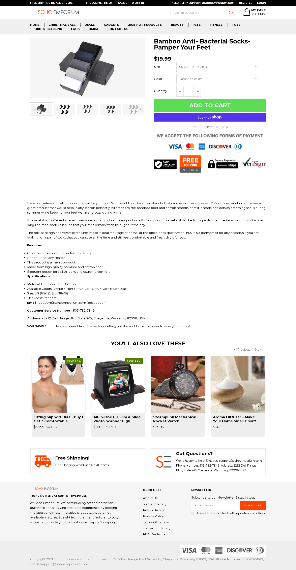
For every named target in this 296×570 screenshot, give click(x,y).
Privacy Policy (153, 516)
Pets (197, 25)
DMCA (93, 29)
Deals (90, 25)
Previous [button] (34, 109)
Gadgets (111, 25)
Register (245, 2)
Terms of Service (156, 522)
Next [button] (140, 109)
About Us (150, 498)
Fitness (216, 25)
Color (158, 79)
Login (261, 2)
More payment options (210, 127)
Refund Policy (153, 510)
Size (157, 67)
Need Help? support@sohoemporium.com (203, 2)
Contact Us (117, 29)
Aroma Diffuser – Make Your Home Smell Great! (234, 419)
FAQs (75, 29)
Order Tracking (48, 29)
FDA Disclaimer (155, 534)
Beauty (177, 25)
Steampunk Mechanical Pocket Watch (174, 419)
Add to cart (210, 105)
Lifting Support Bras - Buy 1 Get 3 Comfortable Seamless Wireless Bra (58, 419)
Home (34, 25)
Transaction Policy (156, 528)
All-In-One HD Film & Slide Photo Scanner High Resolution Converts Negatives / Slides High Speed (117, 419)
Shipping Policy (154, 504)
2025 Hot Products (145, 25)
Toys (236, 25)
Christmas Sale (62, 25)
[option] (41, 109)
